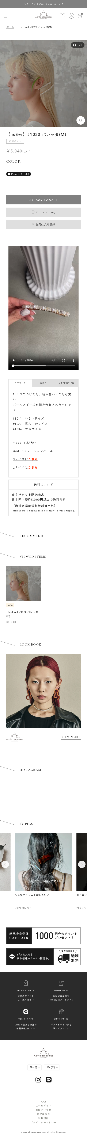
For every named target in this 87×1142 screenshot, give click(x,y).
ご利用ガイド (43, 1105)
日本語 (33, 1067)
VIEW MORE (71, 737)
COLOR (13, 161)
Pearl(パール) (20, 174)
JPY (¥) (51, 1067)
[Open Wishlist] (62, 15)
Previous (5, 864)
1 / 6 (79, 45)
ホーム (10, 27)
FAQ (43, 1101)
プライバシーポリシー (43, 1122)
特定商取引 (43, 1114)
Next (82, 864)
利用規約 (43, 1118)
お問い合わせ (43, 1109)
